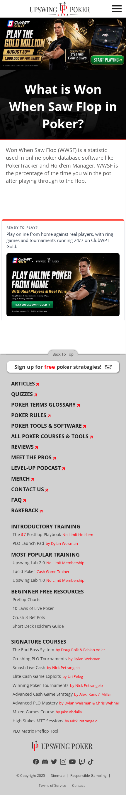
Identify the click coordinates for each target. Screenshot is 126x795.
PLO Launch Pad (45, 543)
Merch (20, 478)
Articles (23, 383)
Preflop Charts (26, 599)
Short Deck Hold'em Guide (38, 626)
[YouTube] (72, 762)
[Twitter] (54, 762)
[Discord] (45, 762)
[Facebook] (36, 762)
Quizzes (22, 394)
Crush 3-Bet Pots (29, 617)
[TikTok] (90, 762)
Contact (78, 785)
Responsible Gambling (88, 775)
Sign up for (63, 366)
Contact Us (27, 489)
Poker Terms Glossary (43, 404)
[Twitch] (82, 762)
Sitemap (57, 775)
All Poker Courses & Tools (49, 436)
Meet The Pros (31, 457)
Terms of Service (52, 785)
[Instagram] (63, 762)
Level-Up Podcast (36, 467)
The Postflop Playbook (53, 534)
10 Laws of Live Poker (33, 608)
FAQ (16, 499)
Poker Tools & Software (46, 425)
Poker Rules (28, 415)
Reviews (22, 446)
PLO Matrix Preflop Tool (35, 731)
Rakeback (24, 510)
